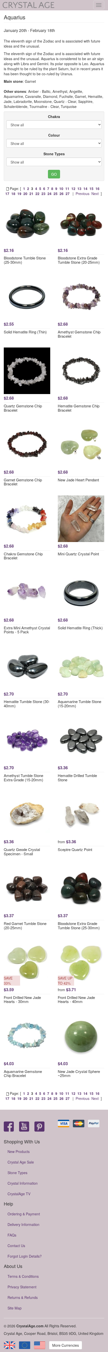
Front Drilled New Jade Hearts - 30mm (22, 999)
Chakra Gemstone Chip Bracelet (23, 556)
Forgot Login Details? (25, 1256)
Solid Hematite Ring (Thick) (80, 627)
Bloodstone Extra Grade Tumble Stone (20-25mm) (79, 260)
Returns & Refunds (23, 1297)
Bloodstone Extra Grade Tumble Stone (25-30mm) (79, 925)
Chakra (54, 116)
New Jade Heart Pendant (78, 479)
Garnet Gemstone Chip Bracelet (23, 482)
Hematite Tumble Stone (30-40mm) (27, 703)
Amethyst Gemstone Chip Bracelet (79, 334)
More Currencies (65, 1345)
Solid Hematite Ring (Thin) (25, 331)
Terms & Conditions (23, 1276)
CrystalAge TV (19, 1193)
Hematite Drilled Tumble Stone (77, 777)
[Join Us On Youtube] (24, 1127)
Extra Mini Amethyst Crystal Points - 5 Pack (27, 630)
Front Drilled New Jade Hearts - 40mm (76, 999)
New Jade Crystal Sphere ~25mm (79, 1073)
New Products (19, 1151)
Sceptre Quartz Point (75, 849)
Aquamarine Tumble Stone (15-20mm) (79, 703)
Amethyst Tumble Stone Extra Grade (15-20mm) (23, 777)
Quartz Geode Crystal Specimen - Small (22, 851)
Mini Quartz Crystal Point (78, 553)
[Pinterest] (39, 1127)
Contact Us (16, 1245)
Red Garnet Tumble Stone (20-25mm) (25, 925)
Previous (82, 193)
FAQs (12, 1235)
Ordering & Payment (24, 1213)
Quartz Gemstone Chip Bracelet (23, 408)
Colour (54, 135)
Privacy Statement (22, 1286)
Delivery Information (23, 1224)
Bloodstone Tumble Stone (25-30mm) (25, 260)
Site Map (15, 1307)
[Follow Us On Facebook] (9, 1127)
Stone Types (54, 153)
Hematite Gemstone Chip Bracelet (78, 408)
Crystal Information (23, 1183)
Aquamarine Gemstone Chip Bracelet (23, 1073)
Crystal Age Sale (21, 1162)
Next (95, 193)
